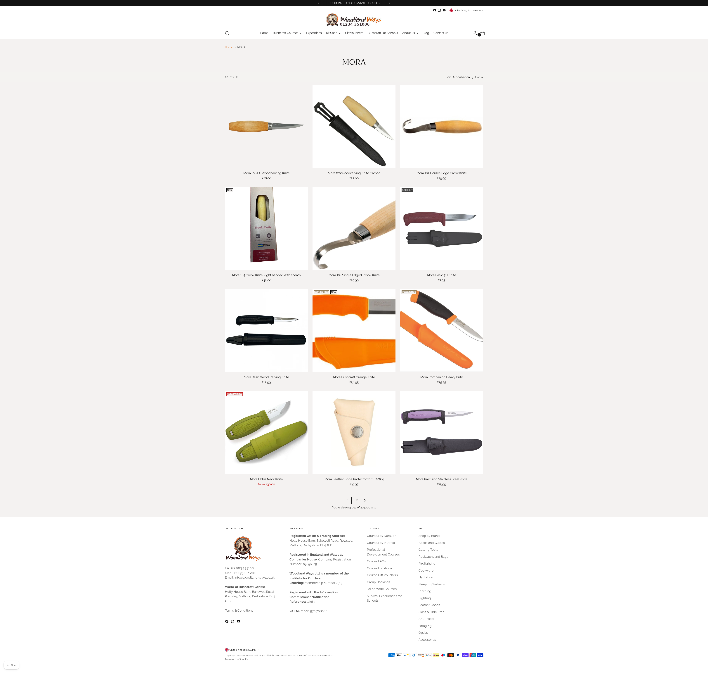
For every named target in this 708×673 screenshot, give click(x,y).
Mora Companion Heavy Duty (441, 377)
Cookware (426, 570)
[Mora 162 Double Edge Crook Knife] (441, 126)
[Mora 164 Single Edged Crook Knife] (354, 228)
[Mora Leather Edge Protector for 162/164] (354, 432)
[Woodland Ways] (354, 20)
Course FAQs (376, 561)
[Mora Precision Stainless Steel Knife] (441, 432)
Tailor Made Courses (382, 589)
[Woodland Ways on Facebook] (434, 10)
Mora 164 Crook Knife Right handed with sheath (266, 275)
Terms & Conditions (239, 610)
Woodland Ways (255, 655)
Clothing (425, 591)
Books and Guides (432, 543)
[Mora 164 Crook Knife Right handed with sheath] (266, 228)
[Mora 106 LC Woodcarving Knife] (266, 126)
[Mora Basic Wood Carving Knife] (266, 330)
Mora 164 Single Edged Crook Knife (354, 275)
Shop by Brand (429, 536)
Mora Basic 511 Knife (441, 275)
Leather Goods (429, 605)
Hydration (426, 577)
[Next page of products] (364, 500)
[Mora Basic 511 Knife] (441, 228)
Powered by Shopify (236, 659)
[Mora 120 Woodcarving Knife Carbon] (354, 126)
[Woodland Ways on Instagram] (439, 10)
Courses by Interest (381, 543)
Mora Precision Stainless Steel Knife (441, 479)
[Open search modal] (227, 33)
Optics (423, 632)
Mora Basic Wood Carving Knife (266, 377)
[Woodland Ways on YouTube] (444, 10)
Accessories (427, 639)
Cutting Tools (428, 549)
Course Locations (379, 568)
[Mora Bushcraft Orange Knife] (354, 330)
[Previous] (319, 3)
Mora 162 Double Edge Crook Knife (442, 173)
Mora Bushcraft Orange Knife (354, 377)
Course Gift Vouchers (382, 575)
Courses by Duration (381, 536)
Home (229, 47)
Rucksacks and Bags (433, 556)
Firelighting (427, 563)
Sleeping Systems (432, 584)
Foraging (425, 626)
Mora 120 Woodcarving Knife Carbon (354, 173)
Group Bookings (378, 582)
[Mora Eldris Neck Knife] (266, 432)
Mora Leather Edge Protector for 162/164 (354, 479)
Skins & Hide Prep (431, 612)
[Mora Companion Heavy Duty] (441, 330)
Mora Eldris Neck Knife (266, 479)
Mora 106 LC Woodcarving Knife (266, 173)
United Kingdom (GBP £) (467, 10)
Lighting (425, 598)
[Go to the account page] (473, 33)
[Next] (389, 3)
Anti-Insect (426, 619)
